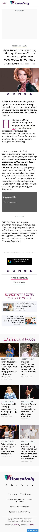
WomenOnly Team (12, 64)
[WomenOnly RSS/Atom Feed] (32, 486)
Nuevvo (16, 525)
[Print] (30, 94)
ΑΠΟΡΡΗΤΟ (33, 530)
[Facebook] (8, 94)
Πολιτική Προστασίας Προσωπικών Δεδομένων (19, 500)
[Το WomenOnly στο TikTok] (17, 486)
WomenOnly (19, 478)
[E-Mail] (25, 94)
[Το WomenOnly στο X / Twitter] (22, 486)
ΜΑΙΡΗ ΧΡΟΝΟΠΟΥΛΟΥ (20, 278)
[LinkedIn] (19, 94)
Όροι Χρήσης (25, 494)
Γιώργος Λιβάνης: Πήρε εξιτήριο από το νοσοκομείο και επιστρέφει (9, 449)
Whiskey (31, 525)
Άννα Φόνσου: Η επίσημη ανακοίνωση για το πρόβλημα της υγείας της (9, 409)
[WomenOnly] (19, 3)
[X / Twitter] (14, 94)
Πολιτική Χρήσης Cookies (19, 506)
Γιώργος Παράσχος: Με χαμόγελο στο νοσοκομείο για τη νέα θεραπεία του (28, 368)
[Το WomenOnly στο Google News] (27, 486)
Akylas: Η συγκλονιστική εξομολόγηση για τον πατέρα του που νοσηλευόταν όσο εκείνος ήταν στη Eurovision (29, 451)
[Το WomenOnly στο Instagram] (11, 486)
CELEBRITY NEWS (19, 46)
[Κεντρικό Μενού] (4, 3)
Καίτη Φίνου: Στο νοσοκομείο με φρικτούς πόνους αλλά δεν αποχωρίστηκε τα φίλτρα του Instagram (9, 369)
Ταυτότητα (13, 494)
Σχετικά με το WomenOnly (19, 512)
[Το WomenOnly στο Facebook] (6, 486)
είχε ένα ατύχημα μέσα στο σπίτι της (23, 125)
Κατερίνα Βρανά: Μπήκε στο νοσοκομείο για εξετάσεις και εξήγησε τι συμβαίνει (28, 410)
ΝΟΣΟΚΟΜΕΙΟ (20, 282)
